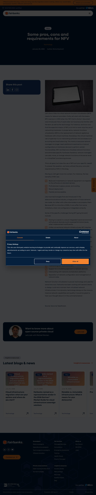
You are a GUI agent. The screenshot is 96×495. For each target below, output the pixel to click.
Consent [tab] (20, 237)
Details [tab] (48, 237)
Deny (47, 261)
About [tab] (76, 237)
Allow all (75, 261)
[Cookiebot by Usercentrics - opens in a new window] (80, 232)
